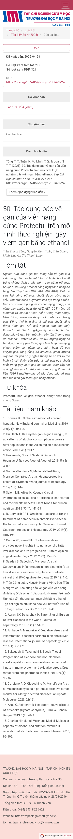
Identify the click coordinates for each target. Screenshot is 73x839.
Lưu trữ (30, 30)
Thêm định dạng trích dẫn (26, 192)
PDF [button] (36, 47)
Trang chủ (12, 30)
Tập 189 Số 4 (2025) (24, 35)
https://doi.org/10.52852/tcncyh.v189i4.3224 (35, 82)
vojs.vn (67, 836)
